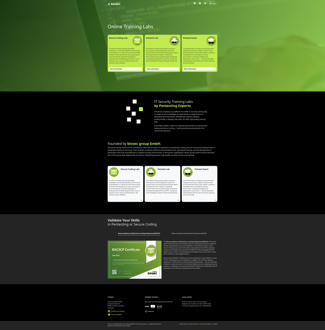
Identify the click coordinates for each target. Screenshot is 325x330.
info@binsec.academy (117, 311)
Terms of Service (193, 324)
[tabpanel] (162, 260)
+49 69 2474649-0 (116, 315)
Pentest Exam (190, 37)
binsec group (143, 324)
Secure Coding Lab (118, 37)
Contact (215, 324)
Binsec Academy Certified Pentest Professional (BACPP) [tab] (189, 233)
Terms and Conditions (205, 324)
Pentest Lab (152, 37)
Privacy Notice (183, 324)
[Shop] (194, 3)
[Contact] (200, 3)
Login (214, 3)
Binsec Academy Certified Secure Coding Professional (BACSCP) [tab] (139, 233)
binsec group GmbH (119, 147)
